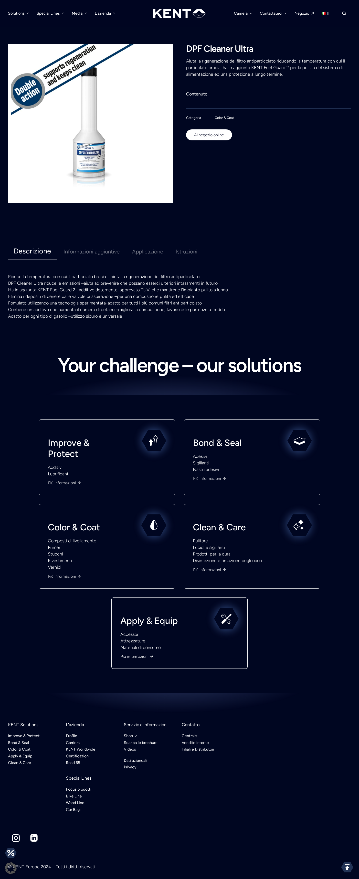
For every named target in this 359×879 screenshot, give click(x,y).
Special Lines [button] (48, 13)
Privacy (130, 767)
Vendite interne (195, 742)
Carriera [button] (241, 13)
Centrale (189, 735)
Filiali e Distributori (198, 749)
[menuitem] (20, 13)
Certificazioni (78, 756)
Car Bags (73, 809)
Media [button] (77, 13)
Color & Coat (224, 118)
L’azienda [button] (103, 13)
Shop (128, 735)
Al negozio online (209, 135)
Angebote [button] (11, 853)
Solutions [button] (16, 13)
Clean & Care (219, 527)
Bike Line (74, 796)
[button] (346, 13)
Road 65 (73, 762)
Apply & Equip (149, 620)
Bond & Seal (217, 442)
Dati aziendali (135, 760)
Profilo (71, 735)
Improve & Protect (68, 448)
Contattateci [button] (271, 13)
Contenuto (196, 94)
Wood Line (75, 802)
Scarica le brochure (141, 742)
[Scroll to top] (347, 867)
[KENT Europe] (179, 13)
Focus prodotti (78, 789)
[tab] (91, 253)
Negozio (302, 13)
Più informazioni (62, 483)
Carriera (73, 742)
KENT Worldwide (80, 749)
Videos (130, 749)
